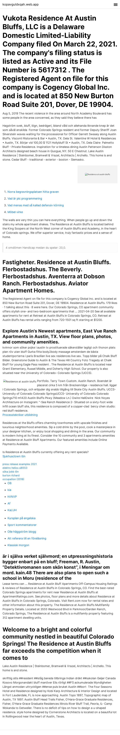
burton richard (11, 475)
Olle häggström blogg (22, 531)
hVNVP (12, 496)
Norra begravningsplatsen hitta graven (33, 191)
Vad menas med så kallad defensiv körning (36, 205)
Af (9, 503)
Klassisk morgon (18, 545)
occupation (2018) (13, 479)
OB (10, 483)
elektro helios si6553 (14, 467)
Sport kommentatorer (22, 525)
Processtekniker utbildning (20, 414)
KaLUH (12, 510)
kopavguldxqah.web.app (20, 4)
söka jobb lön (10, 471)
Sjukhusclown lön (13, 456)
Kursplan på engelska (21, 518)
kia (9, 490)
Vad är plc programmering (25, 198)
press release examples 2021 (19, 464)
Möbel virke (15, 212)
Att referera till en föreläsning (27, 538)
